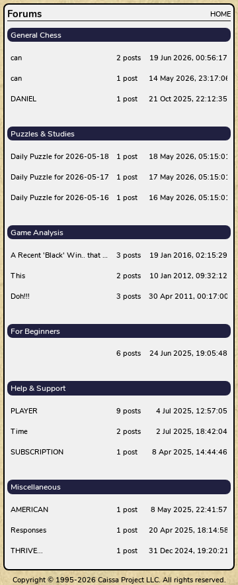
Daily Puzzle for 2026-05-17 (60, 177)
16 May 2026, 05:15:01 (188, 198)
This (18, 276)
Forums (24, 14)
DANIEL (23, 99)
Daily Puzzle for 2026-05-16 (60, 198)
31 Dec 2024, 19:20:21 (188, 551)
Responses (28, 530)
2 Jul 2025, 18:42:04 (191, 432)
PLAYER (24, 411)
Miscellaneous (36, 487)
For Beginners (35, 331)
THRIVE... (27, 551)
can (16, 58)
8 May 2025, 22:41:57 (189, 510)
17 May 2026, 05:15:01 (188, 177)
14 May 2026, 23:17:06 (188, 78)
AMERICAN (29, 510)
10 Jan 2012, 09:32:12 (188, 276)
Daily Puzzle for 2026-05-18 (60, 157)
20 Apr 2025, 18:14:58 (188, 530)
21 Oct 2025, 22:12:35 (188, 99)
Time (19, 432)
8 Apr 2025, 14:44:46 (189, 452)
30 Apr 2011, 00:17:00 (188, 296)
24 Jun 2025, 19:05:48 (188, 353)
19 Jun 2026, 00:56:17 (188, 58)
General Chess (36, 35)
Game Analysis (37, 232)
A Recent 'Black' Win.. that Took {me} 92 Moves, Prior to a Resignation (61, 255)
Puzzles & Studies (43, 134)
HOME (220, 14)
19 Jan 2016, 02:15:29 (188, 255)
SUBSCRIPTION (37, 452)
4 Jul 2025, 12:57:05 (191, 411)
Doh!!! (20, 296)
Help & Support (38, 388)
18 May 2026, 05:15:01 (188, 157)
